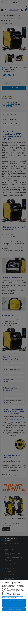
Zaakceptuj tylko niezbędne (14, 600)
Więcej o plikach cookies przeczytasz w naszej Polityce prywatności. (12, 596)
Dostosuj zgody (14, 605)
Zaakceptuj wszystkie (14, 609)
